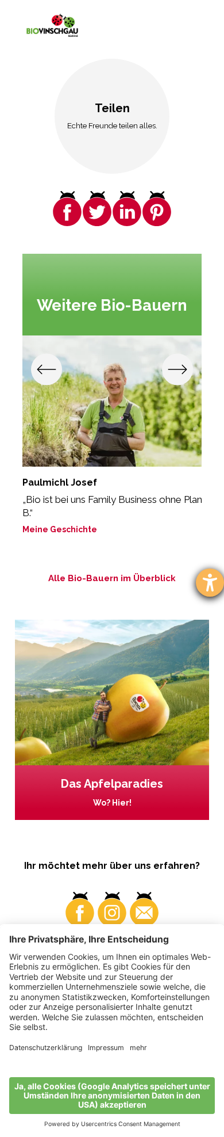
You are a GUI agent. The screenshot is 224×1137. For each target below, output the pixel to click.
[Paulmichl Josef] (112, 401)
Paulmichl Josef (59, 482)
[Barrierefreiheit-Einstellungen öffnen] (210, 582)
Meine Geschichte (59, 529)
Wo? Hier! (112, 802)
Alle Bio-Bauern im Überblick (112, 578)
